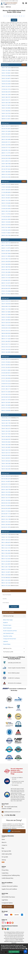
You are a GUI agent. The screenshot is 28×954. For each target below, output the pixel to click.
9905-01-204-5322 (6, 539)
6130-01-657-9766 (6, 375)
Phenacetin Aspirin (7, 625)
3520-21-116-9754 (6, 214)
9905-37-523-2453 (6, 558)
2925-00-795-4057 (6, 128)
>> (23, 16)
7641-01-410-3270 (6, 466)
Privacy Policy (5, 870)
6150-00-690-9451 (6, 373)
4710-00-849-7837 (6, 280)
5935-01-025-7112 (6, 344)
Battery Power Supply (8, 619)
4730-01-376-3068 (6, 291)
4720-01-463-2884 (6, 272)
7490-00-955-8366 (6, 442)
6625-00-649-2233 (6, 397)
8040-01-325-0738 (6, 492)
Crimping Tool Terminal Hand (9, 638)
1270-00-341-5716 (6, 89)
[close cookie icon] (26, 949)
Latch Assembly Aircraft (8, 633)
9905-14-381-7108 (6, 566)
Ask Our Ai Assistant (7, 906)
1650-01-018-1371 (6, 100)
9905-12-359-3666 (6, 574)
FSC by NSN (5, 857)
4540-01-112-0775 (6, 248)
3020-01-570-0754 (6, 224)
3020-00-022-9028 (6, 219)
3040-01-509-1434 (6, 211)
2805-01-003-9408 (6, 139)
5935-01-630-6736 (6, 322)
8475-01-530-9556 (6, 500)
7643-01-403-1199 (6, 423)
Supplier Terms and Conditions (9, 889)
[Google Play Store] (5, 928)
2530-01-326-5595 (6, 144)
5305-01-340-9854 (6, 319)
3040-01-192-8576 (6, 195)
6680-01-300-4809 (6, 405)
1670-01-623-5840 (6, 75)
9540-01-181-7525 (6, 537)
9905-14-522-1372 (6, 548)
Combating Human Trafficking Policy (11, 875)
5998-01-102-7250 (6, 309)
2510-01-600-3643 (6, 155)
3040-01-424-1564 (6, 235)
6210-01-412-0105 (6, 407)
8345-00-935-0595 (6, 508)
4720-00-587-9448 (6, 253)
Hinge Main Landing (7, 636)
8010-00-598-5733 (6, 487)
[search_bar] (23, 3)
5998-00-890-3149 (6, 306)
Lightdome (5, 641)
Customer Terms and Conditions (10, 886)
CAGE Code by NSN (7, 854)
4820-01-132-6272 (6, 283)
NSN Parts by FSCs (7, 648)
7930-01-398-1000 (6, 463)
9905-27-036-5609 (6, 553)
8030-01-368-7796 (6, 489)
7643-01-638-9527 (6, 458)
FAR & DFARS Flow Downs (8, 897)
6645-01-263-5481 (6, 402)
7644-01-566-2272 (6, 428)
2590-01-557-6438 (6, 131)
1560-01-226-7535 (6, 113)
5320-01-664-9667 (6, 341)
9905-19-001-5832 (6, 550)
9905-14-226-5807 (6, 564)
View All (14, 20)
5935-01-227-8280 (6, 314)
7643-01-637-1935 (6, 434)
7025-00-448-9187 (6, 439)
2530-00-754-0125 (6, 136)
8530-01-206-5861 (6, 524)
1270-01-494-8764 (6, 110)
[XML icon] (3, 862)
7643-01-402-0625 (6, 436)
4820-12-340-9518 (6, 245)
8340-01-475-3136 (6, 522)
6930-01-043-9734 (6, 386)
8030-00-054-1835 (6, 503)
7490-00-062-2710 (6, 417)
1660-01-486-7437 (6, 97)
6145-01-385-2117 (6, 389)
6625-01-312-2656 (6, 391)
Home (2, 7)
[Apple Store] (3, 928)
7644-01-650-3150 (6, 450)
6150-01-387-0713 (6, 359)
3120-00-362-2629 (6, 230)
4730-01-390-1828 (6, 285)
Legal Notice (5, 900)
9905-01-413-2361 (6, 585)
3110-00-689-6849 (6, 192)
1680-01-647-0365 (6, 116)
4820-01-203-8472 (6, 250)
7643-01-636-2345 (6, 468)
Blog (3, 848)
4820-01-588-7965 (6, 267)
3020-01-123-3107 (6, 184)
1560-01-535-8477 (6, 78)
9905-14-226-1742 (6, 556)
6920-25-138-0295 (6, 410)
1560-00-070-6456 (6, 81)
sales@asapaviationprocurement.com (12, 811)
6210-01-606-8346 (6, 378)
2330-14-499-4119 (6, 161)
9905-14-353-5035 (6, 580)
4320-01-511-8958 (6, 256)
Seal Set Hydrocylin (7, 628)
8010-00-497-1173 (6, 513)
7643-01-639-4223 (6, 460)
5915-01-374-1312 (6, 330)
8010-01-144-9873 (6, 481)
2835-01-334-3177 (6, 126)
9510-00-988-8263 (6, 577)
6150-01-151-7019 (6, 399)
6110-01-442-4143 (6, 394)
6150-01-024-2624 (6, 381)
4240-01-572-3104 (6, 277)
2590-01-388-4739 (6, 166)
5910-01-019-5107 (6, 346)
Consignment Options (7, 902)
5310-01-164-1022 (6, 349)
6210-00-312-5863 (6, 370)
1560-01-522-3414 (6, 86)
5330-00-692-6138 (6, 328)
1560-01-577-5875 (6, 105)
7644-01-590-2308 (6, 444)
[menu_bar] (26, 3)
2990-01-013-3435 (6, 174)
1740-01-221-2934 (6, 70)
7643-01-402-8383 (6, 447)
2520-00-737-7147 (6, 147)
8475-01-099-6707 (6, 476)
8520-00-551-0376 (6, 527)
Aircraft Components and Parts (10, 630)
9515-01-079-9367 (6, 561)
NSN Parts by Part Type (8, 616)
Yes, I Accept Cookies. (14, 951)
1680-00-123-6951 (6, 118)
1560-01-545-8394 (6, 108)
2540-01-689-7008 (6, 163)
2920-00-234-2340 (6, 177)
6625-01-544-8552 (6, 364)
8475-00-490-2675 (6, 478)
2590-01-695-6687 (6, 134)
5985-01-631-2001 (6, 336)
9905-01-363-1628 (6, 583)
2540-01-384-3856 (6, 171)
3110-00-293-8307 (6, 216)
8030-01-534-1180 (6, 519)
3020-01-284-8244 (6, 189)
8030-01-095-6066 (6, 495)
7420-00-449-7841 (6, 420)
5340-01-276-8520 (6, 317)
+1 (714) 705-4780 (9, 815)
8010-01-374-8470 (6, 505)
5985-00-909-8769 (6, 333)
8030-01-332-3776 (6, 497)
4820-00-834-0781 (6, 288)
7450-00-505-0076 (6, 455)
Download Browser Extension (10, 926)
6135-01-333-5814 (6, 367)
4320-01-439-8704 (6, 261)
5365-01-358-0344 (6, 303)
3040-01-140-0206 (6, 222)
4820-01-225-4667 (6, 275)
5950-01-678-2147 (6, 301)
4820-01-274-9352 (6, 293)
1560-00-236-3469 (6, 83)
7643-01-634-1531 (6, 452)
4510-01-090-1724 (6, 258)
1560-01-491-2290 (6, 94)
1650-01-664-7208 (6, 102)
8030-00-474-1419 (6, 484)
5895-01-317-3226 (6, 338)
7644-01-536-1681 (6, 431)
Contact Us (4, 845)
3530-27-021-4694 (6, 227)
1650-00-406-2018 (6, 92)
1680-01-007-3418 (6, 67)
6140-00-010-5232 (6, 383)
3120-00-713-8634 (6, 232)
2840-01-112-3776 (6, 153)
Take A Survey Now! (16, 831)
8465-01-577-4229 (6, 516)
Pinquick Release (6, 644)
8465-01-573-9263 (6, 511)
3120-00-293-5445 (6, 208)
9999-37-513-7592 (6, 569)
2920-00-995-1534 (6, 150)
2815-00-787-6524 (6, 169)
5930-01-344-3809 (6, 352)
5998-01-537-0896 (6, 311)
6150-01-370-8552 (6, 362)
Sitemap (4, 859)
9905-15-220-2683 (6, 545)
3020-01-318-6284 (6, 203)
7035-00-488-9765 (6, 425)
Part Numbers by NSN (8, 651)
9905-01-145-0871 (6, 572)
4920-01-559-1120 (6, 242)
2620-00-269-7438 (6, 158)
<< (4, 16)
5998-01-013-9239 (6, 325)
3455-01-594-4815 (6, 197)
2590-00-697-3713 (6, 142)
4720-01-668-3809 (6, 264)
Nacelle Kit (5, 622)
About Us (4, 842)
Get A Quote (14, 606)
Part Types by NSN (6, 851)
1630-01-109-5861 (6, 73)
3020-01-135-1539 (6, 200)
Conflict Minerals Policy (7, 878)
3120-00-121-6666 (6, 206)
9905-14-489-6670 (6, 542)
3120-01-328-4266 (6, 187)
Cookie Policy (5, 873)
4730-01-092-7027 (6, 269)
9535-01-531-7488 (6, 534)
